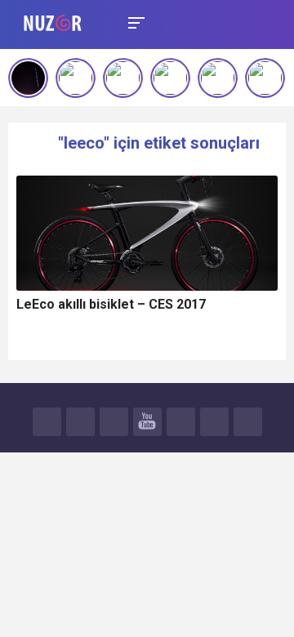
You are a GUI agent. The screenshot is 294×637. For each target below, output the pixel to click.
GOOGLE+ (114, 422)
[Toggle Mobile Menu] (134, 22)
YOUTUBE (147, 422)
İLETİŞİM (248, 422)
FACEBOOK (47, 422)
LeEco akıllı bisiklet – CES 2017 (111, 304)
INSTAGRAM (181, 422)
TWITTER (80, 422)
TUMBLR (214, 422)
